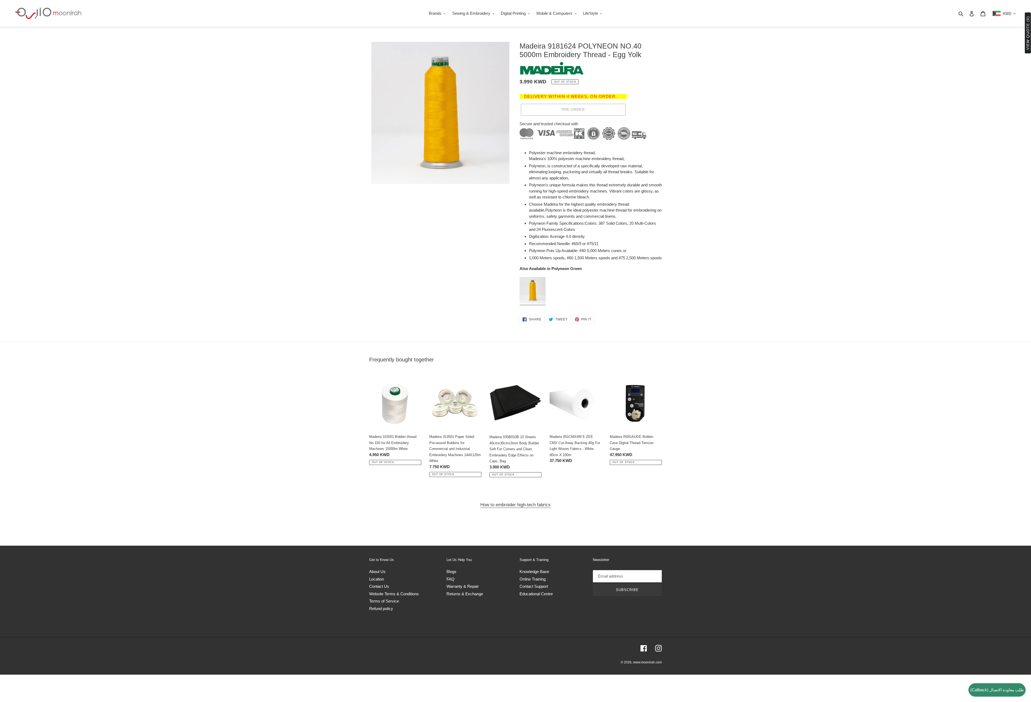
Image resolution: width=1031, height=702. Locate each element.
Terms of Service (384, 601)
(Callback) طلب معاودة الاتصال (997, 690)
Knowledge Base (534, 571)
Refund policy (381, 608)
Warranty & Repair (462, 586)
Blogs (451, 571)
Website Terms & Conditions (394, 594)
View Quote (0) (1028, 33)
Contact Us (379, 586)
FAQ (450, 579)
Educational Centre (536, 594)
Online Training (533, 579)
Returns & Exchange (464, 594)
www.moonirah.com (647, 662)
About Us (377, 571)
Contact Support (534, 586)
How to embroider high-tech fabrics (515, 504)
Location (376, 579)
